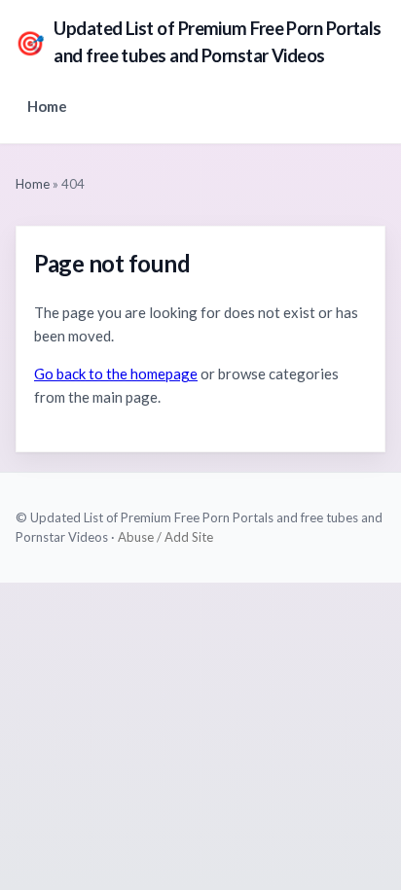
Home (47, 106)
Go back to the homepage (116, 373)
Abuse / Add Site (165, 537)
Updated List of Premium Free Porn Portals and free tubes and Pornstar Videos (199, 42)
